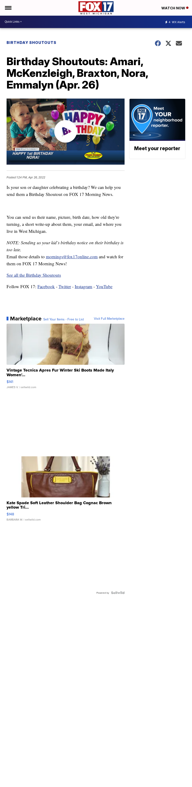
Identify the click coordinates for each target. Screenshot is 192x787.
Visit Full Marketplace (109, 318)
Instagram (83, 286)
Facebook (46, 286)
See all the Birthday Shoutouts (34, 275)
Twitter (65, 286)
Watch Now (173, 8)
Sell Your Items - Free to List (63, 319)
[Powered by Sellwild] (118, 592)
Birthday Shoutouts (31, 42)
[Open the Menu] (8, 8)
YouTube (104, 286)
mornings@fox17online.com (72, 256)
